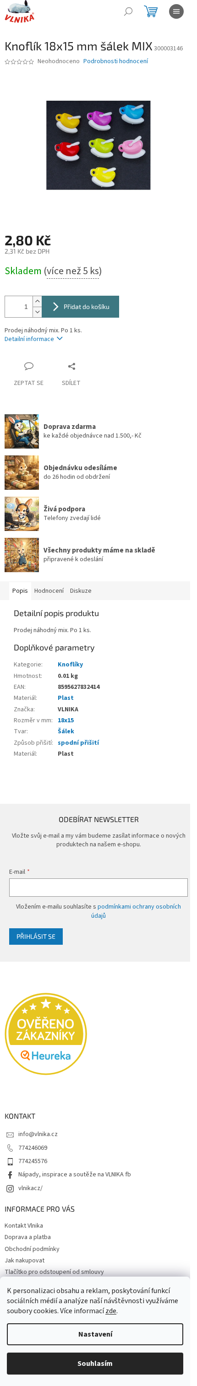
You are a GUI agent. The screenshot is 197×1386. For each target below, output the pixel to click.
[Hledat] (128, 11)
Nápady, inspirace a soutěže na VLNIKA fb (74, 1174)
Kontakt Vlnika (24, 1225)
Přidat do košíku (86, 306)
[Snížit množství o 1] (37, 312)
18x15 (66, 720)
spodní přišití (78, 742)
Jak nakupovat (24, 1260)
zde (110, 1311)
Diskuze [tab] (81, 591)
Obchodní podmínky (32, 1249)
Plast (66, 698)
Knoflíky (70, 664)
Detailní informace (29, 339)
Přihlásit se (35, 936)
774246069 (32, 1148)
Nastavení (95, 1334)
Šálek (66, 731)
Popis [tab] (20, 591)
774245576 (32, 1161)
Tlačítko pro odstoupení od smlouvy (54, 1272)
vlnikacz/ (30, 1188)
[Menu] (176, 11)
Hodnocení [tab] (49, 591)
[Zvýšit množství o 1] (37, 301)
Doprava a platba (28, 1237)
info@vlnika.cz (38, 1134)
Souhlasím (95, 1364)
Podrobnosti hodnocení (115, 61)
